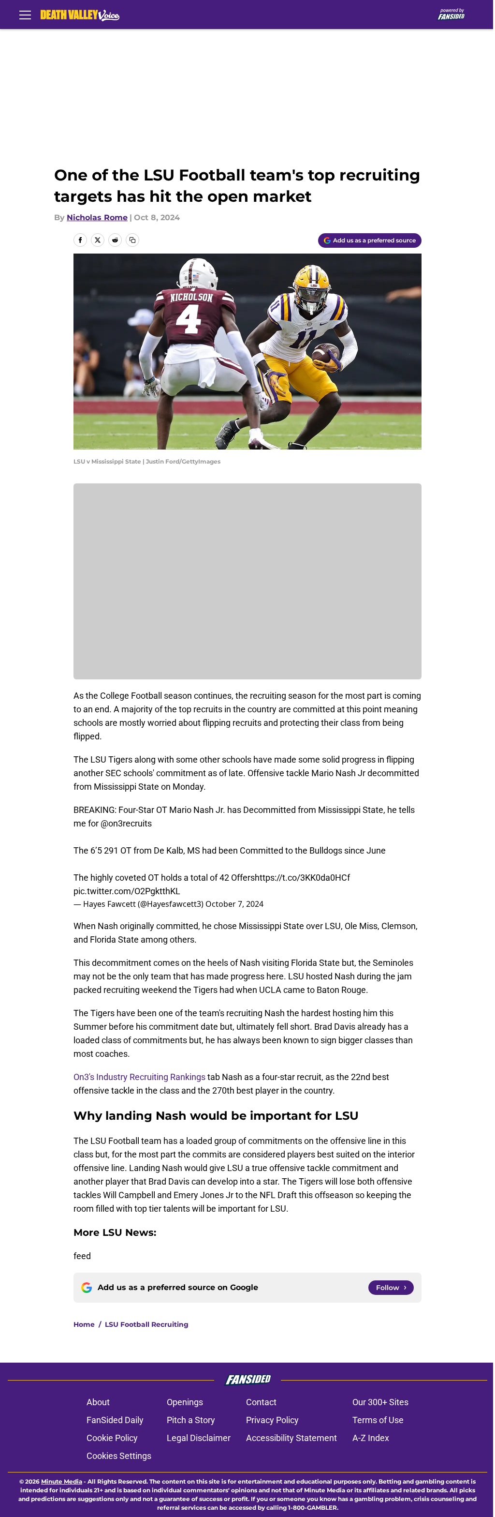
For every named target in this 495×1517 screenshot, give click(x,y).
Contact (261, 1402)
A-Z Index (370, 1438)
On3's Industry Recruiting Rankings (139, 1077)
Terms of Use (378, 1420)
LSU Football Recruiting (147, 1324)
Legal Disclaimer (199, 1438)
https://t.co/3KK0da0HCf (302, 877)
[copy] (132, 240)
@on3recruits (126, 823)
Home (84, 1324)
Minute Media (61, 1481)
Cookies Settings (119, 1456)
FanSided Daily (115, 1420)
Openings (185, 1402)
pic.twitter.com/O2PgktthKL (126, 891)
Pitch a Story (191, 1420)
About (98, 1402)
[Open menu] (25, 14)
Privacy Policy (272, 1420)
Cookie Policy (112, 1438)
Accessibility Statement (291, 1438)
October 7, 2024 (234, 904)
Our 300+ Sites (380, 1402)
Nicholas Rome (97, 217)
